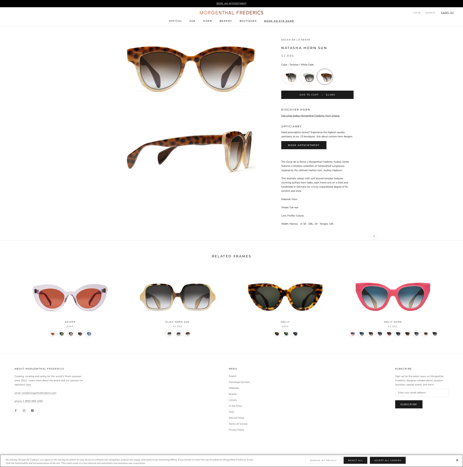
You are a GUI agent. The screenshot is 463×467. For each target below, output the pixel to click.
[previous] (11, 301)
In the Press (235, 406)
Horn (207, 21)
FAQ (231, 412)
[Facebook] (15, 410)
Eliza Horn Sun (178, 321)
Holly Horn (393, 321)
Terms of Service (238, 424)
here (28, 384)
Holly (285, 321)
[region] (231, 461)
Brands (226, 21)
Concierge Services (239, 382)
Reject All (355, 460)
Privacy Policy (236, 430)
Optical (175, 21)
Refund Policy (236, 418)
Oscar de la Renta (296, 39)
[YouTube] (32, 410)
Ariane (70, 321)
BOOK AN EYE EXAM (279, 21)
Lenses (233, 400)
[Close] (457, 460)
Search (430, 13)
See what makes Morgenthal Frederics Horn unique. (310, 115)
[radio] (289, 77)
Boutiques (248, 21)
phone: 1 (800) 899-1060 (28, 401)
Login (416, 13)
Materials (234, 388)
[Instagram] (24, 410)
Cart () (447, 12)
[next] (452, 301)
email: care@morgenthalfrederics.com (35, 393)
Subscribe (408, 404)
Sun (193, 21)
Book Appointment (303, 145)
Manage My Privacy (323, 460)
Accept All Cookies (387, 460)
